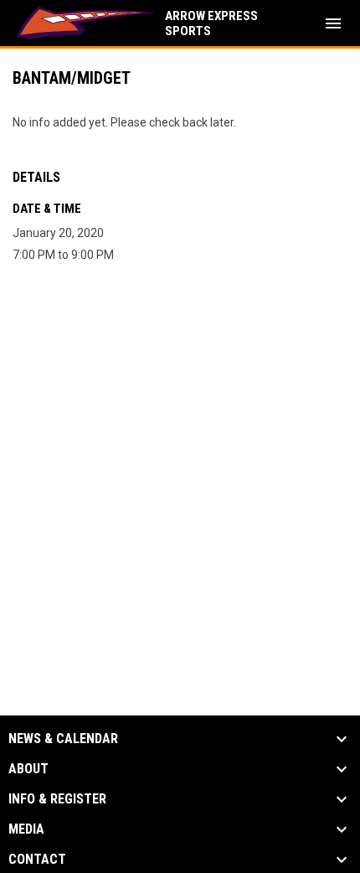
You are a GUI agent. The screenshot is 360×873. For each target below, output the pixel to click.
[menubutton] (333, 23)
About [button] (28, 769)
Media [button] (26, 829)
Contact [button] (37, 859)
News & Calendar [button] (63, 739)
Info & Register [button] (57, 799)
